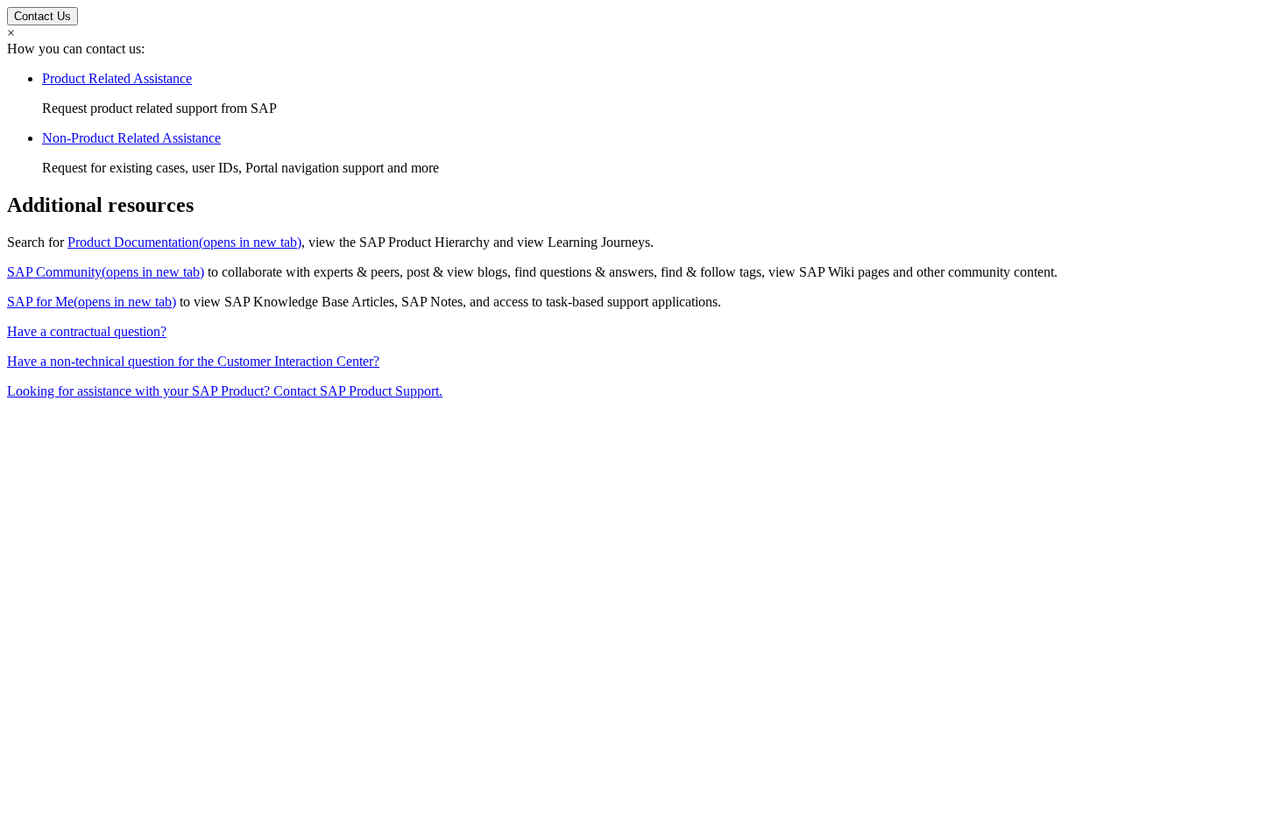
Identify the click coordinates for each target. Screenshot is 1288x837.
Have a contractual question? (86, 331)
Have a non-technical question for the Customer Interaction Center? (193, 361)
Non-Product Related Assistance (131, 137)
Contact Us (42, 16)
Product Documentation (184, 242)
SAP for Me (91, 301)
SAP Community (105, 271)
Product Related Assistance (117, 78)
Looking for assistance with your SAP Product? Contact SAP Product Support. (224, 390)
